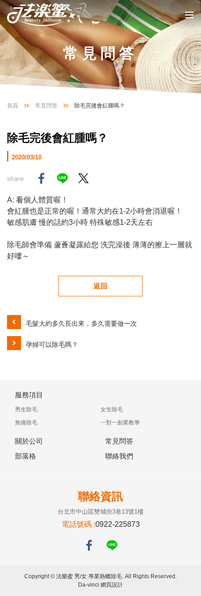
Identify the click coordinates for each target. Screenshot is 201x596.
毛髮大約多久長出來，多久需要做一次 (81, 323)
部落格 (25, 456)
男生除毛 (26, 409)
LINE (112, 545)
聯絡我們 (119, 456)
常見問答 (46, 105)
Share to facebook (41, 178)
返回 (100, 286)
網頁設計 (111, 585)
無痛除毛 (26, 422)
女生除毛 (111, 409)
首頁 (12, 105)
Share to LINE (62, 178)
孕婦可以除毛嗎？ (52, 344)
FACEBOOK (89, 545)
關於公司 (29, 441)
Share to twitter (83, 178)
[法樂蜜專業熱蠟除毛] (53, 14)
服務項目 (29, 395)
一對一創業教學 (120, 422)
